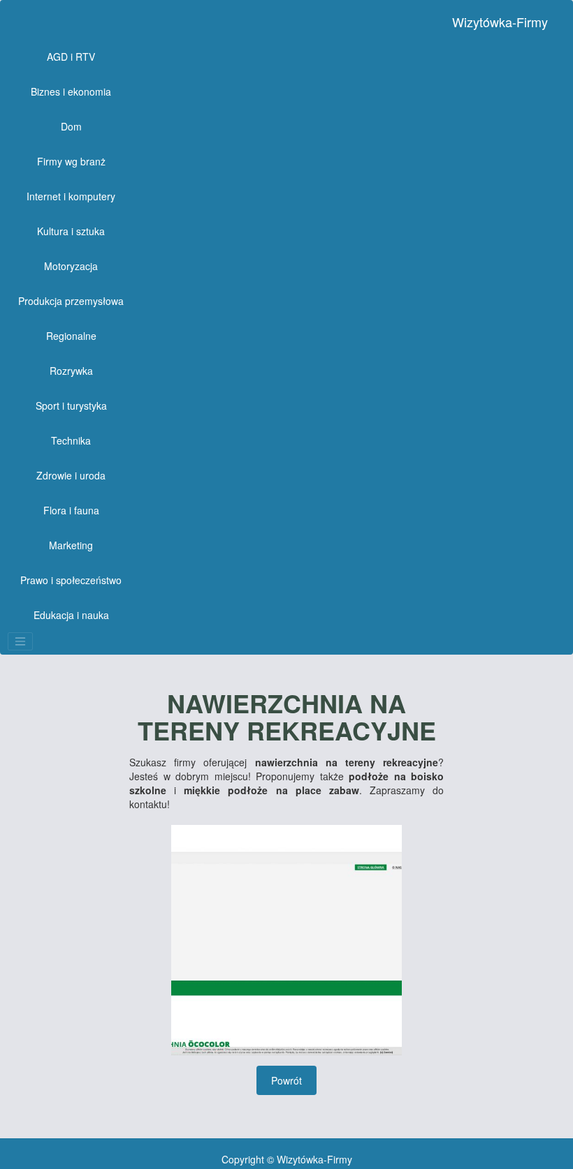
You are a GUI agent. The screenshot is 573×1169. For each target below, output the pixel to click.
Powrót (286, 1080)
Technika (71, 440)
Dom (71, 126)
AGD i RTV (71, 57)
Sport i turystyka (71, 405)
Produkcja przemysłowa (71, 301)
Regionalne (71, 336)
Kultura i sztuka (71, 231)
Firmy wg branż (71, 161)
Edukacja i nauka (71, 615)
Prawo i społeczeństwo (71, 580)
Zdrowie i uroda (71, 475)
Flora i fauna (71, 510)
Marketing (71, 545)
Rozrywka (71, 371)
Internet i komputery (71, 196)
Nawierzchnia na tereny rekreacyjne (287, 717)
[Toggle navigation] (20, 641)
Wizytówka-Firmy (500, 22)
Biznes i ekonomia (71, 91)
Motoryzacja (71, 266)
